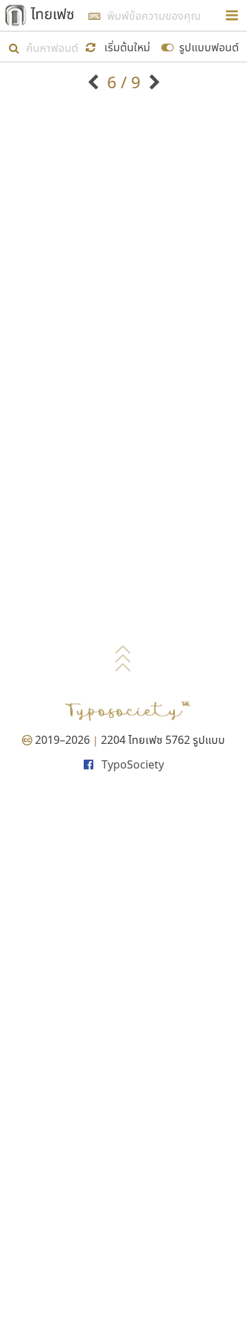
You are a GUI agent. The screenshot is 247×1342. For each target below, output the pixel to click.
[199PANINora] (95, 81)
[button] (120, 46)
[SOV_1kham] (153, 81)
